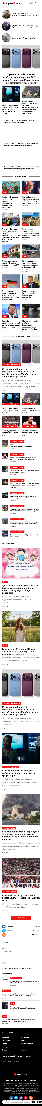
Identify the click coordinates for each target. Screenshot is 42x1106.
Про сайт (9, 1080)
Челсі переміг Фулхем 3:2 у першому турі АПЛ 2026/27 (24, 535)
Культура (14, 404)
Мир (4, 1016)
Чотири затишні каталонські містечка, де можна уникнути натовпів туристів (30, 233)
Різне (5, 582)
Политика (6, 991)
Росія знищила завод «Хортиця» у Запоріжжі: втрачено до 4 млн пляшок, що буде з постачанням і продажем (30, 107)
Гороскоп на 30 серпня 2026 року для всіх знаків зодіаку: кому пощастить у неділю (20, 651)
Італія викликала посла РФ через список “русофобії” (10, 263)
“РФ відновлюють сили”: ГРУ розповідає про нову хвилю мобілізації (25, 14)
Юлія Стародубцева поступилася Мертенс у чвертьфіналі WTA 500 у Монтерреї (24, 484)
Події (33, 404)
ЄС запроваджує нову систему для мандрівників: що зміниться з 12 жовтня (30, 265)
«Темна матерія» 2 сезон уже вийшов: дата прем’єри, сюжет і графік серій (10, 109)
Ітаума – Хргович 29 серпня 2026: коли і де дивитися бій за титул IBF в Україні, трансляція (21, 145)
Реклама (32, 1080)
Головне (6, 364)
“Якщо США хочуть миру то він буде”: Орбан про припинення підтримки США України (25, 26)
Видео (4, 1050)
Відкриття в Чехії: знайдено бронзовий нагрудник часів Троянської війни (30, 325)
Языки (23, 1050)
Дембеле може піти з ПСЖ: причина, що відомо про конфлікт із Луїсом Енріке (23, 523)
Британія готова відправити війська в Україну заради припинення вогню (30, 200)
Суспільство (15, 364)
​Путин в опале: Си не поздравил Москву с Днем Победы (24, 982)
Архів (17, 1080)
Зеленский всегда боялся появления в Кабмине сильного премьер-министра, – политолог (18, 995)
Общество (6, 1040)
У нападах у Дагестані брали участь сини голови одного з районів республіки (24, 1007)
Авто (23, 1047)
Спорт (13, 426)
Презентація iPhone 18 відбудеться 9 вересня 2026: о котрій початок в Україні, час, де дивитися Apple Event (21, 78)
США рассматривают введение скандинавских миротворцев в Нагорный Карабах (18, 1020)
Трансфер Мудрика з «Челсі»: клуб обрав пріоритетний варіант (24, 471)
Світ (4, 193)
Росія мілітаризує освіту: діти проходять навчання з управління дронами (10, 202)
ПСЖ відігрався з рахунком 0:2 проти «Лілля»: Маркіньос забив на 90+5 (19, 121)
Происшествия (16, 978)
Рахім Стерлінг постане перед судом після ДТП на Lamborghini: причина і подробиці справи (24, 510)
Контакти (24, 1080)
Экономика (6, 1037)
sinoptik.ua (26, 968)
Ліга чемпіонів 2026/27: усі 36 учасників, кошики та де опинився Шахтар (23, 497)
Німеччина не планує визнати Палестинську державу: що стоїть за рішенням (10, 295)
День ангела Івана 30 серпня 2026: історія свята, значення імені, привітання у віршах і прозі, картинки (20, 589)
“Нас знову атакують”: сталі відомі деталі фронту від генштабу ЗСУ (24, 37)
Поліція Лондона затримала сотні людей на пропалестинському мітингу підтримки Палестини (11, 234)
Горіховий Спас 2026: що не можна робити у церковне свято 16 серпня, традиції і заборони (21, 168)
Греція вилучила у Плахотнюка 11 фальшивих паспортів (30, 294)
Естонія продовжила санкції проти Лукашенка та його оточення (11, 324)
